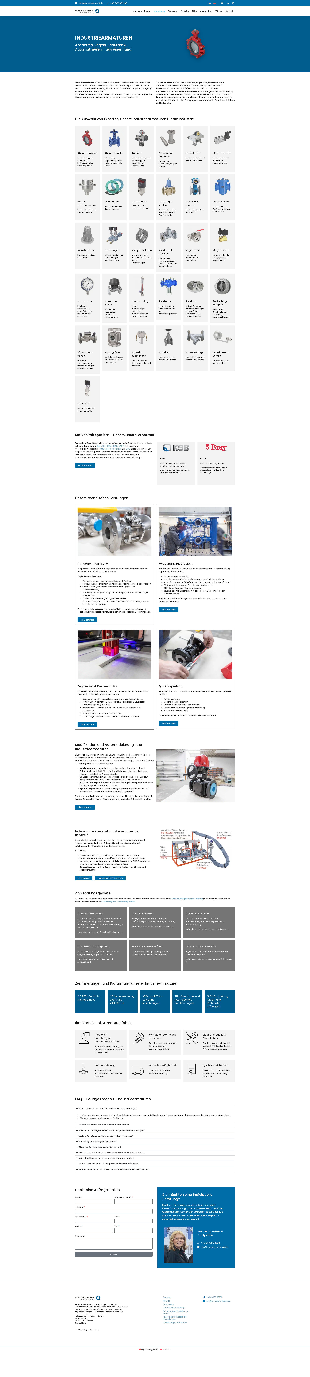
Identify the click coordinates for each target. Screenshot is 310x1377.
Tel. (116, 1227)
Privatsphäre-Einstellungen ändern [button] (176, 1312)
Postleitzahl (81, 1217)
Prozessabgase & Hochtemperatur (118, 901)
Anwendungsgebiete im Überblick (187, 898)
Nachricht (80, 1236)
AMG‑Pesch (105, 448)
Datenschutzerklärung (173, 1307)
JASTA (122, 446)
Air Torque (116, 448)
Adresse (79, 1207)
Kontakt (167, 1300)
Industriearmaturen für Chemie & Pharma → (153, 926)
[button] (222, 3)
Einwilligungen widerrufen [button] (175, 1322)
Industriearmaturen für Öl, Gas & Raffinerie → (207, 929)
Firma (78, 1197)
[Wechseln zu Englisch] (210, 3)
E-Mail (78, 1227)
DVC (128, 448)
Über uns (167, 1297)
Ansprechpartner (123, 1197)
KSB (104, 446)
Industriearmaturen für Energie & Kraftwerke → (100, 932)
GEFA (109, 446)
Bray (99, 446)
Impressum (168, 1304)
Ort (116, 1217)
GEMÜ (115, 446)
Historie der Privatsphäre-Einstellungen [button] (175, 1318)
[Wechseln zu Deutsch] (214, 3)
